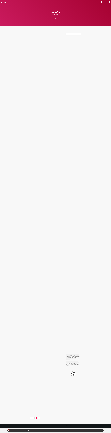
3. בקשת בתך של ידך (70, 215)
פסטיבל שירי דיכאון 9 (38, 101)
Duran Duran (74, 357)
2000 (70, 355)
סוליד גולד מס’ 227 (72, 105)
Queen (73, 362)
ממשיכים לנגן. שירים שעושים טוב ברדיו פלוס (75, 54)
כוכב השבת (68, 191)
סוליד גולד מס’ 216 (38, 62)
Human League (73, 358)
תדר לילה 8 (71, 114)
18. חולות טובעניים (70, 237)
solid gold (34, 316)
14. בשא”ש (69, 259)
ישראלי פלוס (71, 80)
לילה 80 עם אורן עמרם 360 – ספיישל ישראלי (45, 143)
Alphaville (68, 356)
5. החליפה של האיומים (71, 302)
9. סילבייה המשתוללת (70, 172)
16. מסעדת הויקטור (70, 150)
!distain (67, 354)
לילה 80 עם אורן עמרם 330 (40, 405)
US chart (77, 364)
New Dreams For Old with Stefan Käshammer (73, 46)
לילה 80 (34, 141)
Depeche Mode (68, 357)
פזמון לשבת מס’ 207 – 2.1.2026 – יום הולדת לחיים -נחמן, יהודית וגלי (46, 186)
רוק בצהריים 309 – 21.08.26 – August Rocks (74, 101)
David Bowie (77, 356)
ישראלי (67, 365)
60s (71, 354)
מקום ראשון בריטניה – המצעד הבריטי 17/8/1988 (75, 128)
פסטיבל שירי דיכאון (35, 98)
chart (72, 356)
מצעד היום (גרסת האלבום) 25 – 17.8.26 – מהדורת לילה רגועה (74, 124)
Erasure (68, 358)
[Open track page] (31, 430)
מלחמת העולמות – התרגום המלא (72, 324)
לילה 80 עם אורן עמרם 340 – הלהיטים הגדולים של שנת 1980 (46, 275)
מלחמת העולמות (69, 322)
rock (77, 362)
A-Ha (73, 355)
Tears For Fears (73, 363)
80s (77, 354)
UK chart (68, 364)
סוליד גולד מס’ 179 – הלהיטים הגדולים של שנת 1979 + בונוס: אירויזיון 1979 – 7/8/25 (47, 319)
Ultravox (73, 364)
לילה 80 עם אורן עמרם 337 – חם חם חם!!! (44, 363)
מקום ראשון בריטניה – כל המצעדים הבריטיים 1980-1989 (74, 119)
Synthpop (68, 363)
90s (67, 355)
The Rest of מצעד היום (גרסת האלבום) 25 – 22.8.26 (74, 88)
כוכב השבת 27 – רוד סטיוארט (72, 346)
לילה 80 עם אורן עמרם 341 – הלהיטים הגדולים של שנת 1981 (46, 231)
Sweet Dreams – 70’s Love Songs (74, 62)
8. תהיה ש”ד (69, 280)
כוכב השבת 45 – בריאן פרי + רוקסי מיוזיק (73, 193)
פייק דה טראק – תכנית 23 (73, 110)
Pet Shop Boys (68, 362)
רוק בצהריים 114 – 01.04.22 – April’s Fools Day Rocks (75, 93)
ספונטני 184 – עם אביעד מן (73, 97)
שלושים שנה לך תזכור (72, 71)
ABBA (77, 355)
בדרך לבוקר (71, 67)
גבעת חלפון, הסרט (69, 170)
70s (74, 354)
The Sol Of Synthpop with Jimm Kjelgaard (74, 58)
